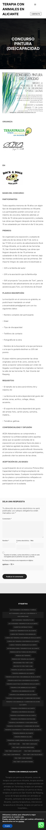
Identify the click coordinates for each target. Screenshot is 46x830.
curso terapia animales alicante (23, 645)
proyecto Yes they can (23, 666)
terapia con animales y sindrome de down (23, 698)
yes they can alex (29, 744)
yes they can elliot (13, 751)
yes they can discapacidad (23, 747)
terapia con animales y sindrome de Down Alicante (23, 703)
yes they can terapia (23, 758)
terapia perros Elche (23, 736)
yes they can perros (12, 754)
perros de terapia (23, 655)
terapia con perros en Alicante (23, 715)
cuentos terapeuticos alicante (23, 630)
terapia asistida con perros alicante (23, 680)
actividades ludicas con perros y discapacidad (23, 615)
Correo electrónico (22, 541)
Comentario (7, 519)
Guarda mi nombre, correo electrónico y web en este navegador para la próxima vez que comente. (22, 555)
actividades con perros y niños (23, 610)
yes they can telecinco (32, 754)
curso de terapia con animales (23, 634)
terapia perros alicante (23, 733)
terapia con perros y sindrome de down (23, 726)
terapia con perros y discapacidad (23, 722)
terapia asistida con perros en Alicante (23, 684)
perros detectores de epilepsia (23, 652)
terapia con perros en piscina (23, 719)
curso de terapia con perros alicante (23, 641)
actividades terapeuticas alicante (23, 623)
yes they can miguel (32, 751)
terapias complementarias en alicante (23, 740)
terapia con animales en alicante (23, 694)
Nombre (5, 540)
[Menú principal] (35, 4)
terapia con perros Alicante (23, 708)
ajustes (21, 821)
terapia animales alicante (23, 673)
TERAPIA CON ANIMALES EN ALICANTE (13, 9)
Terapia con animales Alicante (23, 687)
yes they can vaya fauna (23, 761)
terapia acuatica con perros (23, 669)
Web (31, 540)
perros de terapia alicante (23, 659)
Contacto (36, 14)
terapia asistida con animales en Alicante (23, 677)
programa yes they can (23, 662)
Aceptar (7, 826)
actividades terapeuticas (23, 620)
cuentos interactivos (23, 627)
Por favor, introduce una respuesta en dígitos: (17, 560)
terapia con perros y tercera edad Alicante (23, 729)
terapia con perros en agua (23, 712)
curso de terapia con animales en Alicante (23, 637)
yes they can (14, 744)
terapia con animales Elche (23, 691)
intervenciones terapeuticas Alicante (23, 648)
